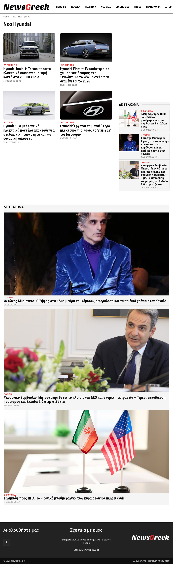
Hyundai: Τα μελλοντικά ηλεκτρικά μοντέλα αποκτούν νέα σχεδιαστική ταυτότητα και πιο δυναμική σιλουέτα (29, 132)
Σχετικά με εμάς (86, 530)
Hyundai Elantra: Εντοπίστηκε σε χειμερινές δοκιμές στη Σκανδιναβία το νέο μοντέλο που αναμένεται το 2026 (84, 75)
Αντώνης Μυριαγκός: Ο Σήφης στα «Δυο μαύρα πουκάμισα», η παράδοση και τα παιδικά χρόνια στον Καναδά (155, 145)
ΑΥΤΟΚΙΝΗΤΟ (10, 65)
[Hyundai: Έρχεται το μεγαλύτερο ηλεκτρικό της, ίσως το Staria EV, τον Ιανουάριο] (86, 105)
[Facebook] (6, 542)
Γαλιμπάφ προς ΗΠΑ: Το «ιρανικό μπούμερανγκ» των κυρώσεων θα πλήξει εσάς (154, 120)
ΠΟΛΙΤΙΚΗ (145, 162)
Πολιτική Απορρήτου (159, 560)
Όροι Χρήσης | (140, 560)
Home (6, 16)
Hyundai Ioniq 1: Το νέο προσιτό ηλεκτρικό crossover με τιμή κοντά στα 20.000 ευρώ (27, 73)
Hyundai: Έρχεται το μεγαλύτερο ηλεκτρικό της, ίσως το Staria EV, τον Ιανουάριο (86, 130)
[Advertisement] (144, 67)
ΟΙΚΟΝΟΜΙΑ (147, 111)
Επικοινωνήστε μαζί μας (86, 549)
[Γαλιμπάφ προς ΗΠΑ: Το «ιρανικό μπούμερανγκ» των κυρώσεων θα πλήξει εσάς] (129, 118)
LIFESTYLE (145, 135)
